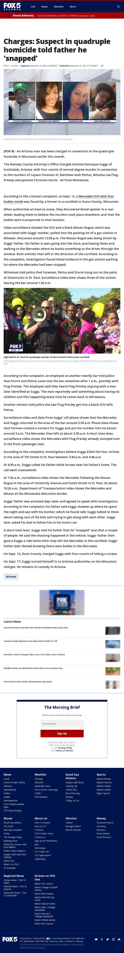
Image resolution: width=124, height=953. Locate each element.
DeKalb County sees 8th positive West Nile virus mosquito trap (33, 668)
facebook (102, 939)
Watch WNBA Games (45, 920)
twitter (107, 939)
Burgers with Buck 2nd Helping (15, 856)
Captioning (40, 858)
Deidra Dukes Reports (14, 850)
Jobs (37, 844)
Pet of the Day (73, 793)
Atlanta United (104, 789)
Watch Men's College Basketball (45, 908)
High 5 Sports (103, 793)
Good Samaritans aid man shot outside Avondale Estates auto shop (36, 627)
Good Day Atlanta (72, 776)
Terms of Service (64, 750)
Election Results (73, 829)
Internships (40, 848)
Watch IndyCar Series (45, 903)
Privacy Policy (65, 747)
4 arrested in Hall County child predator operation (28, 681)
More (73, 6)
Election (71, 818)
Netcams (39, 782)
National (8, 786)
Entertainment (11, 800)
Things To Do (72, 800)
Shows (8, 818)
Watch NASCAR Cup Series (44, 898)
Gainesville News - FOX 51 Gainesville (15, 894)
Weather (40, 774)
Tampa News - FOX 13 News (15, 881)
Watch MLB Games (44, 893)
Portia (7, 833)
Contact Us (40, 837)
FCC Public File (42, 851)
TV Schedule (10, 868)
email (119, 939)
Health (7, 797)
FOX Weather (41, 797)
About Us (41, 818)
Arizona (14, 66)
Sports (101, 774)
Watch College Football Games (46, 888)
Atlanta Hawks (104, 786)
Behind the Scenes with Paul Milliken (15, 846)
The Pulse (8, 826)
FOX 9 (6, 66)
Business (101, 829)
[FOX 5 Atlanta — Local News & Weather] (14, 6)
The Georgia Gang (12, 837)
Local (6, 778)
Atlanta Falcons (104, 782)
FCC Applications (43, 855)
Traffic (38, 793)
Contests (39, 829)
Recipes (69, 797)
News (7, 774)
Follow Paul (71, 789)
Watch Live (9, 860)
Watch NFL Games (44, 883)
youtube (96, 939)
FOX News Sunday (13, 810)
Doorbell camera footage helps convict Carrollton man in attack (34, 654)
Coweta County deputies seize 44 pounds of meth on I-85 (30, 641)
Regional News (14, 876)
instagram (113, 939)
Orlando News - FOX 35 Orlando (15, 888)
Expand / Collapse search (118, 6)
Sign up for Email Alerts (46, 840)
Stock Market (103, 833)
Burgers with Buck (74, 782)
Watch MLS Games (44, 923)
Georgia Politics (73, 826)
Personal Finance (105, 822)
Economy (101, 826)
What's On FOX (11, 864)
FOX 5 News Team (44, 833)
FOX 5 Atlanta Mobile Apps (14, 805)
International (10, 789)
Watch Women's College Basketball (44, 915)
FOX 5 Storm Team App (46, 789)
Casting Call (71, 786)
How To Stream (42, 822)
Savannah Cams (42, 786)
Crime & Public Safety (14, 782)
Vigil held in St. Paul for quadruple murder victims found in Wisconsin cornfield (46, 357)
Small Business (104, 837)
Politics (7, 793)
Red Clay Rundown (13, 829)
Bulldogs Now (10, 840)
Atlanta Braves (104, 778)
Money (101, 818)
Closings (39, 778)
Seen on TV (40, 826)
